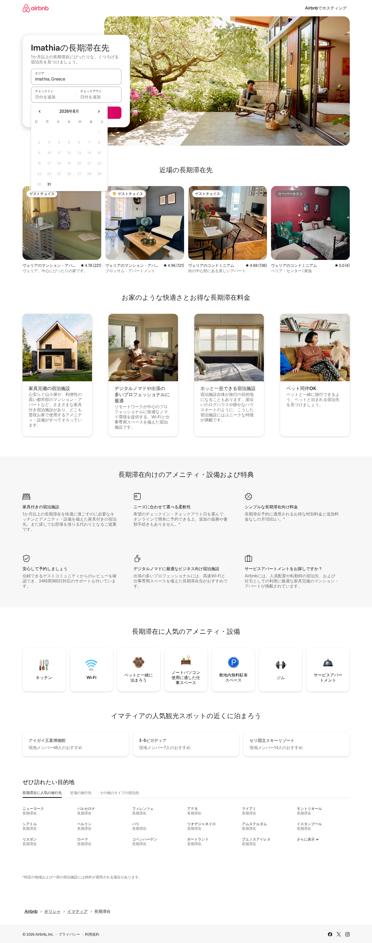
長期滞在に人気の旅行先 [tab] (42, 792)
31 (49, 184)
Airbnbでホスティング (326, 8)
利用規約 (92, 934)
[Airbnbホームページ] (35, 8)
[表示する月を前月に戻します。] (39, 111)
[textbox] (53, 97)
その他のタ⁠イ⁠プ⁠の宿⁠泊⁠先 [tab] (119, 792)
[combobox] (76, 79)
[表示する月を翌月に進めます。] (98, 111)
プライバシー (69, 934)
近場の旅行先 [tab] (81, 792)
